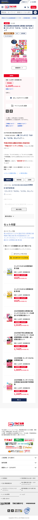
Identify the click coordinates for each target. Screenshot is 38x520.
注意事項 (19, 126)
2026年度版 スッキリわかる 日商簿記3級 (24, 359)
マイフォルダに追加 (21, 105)
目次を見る (24, 173)
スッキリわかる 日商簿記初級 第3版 (23, 290)
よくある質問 (5, 494)
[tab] (11, 75)
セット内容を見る (10, 173)
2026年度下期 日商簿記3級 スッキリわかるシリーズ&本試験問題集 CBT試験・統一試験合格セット (24, 336)
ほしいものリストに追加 (20, 98)
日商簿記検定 (26, 18)
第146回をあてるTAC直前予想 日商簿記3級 (19, 233)
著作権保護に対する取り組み (28, 489)
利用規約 (4, 478)
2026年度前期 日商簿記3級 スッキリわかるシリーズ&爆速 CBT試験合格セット (24, 313)
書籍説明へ (18, 68)
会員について (9, 89)
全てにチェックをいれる (20, 254)
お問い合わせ (5, 498)
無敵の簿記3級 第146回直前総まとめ (17, 235)
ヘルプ (23, 494)
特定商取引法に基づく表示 (28, 478)
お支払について (21, 123)
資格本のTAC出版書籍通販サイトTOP (11, 18)
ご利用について (10, 123)
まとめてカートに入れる (20, 257)
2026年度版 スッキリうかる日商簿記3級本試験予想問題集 (24, 382)
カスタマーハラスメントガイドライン (9, 489)
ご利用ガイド (24, 2)
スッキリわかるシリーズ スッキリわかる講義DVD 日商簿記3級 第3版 (19, 239)
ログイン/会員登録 (33, 7)
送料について (9, 126)
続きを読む (19, 209)
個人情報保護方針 (7, 483)
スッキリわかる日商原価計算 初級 (23, 267)
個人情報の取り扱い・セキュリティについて (28, 483)
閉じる (19, 400)
